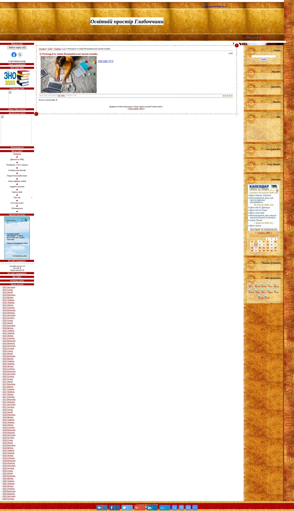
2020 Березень (9, 476)
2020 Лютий (8, 473)
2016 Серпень (9, 369)
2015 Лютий (8, 323)
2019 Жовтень (9, 463)
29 (268, 251)
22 (268, 248)
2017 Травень (8, 389)
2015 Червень (8, 333)
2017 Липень (8, 394)
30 (272, 251)
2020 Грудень (8, 499)
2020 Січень (8, 471)
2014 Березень (9, 295)
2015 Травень (8, 331)
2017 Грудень (8, 407)
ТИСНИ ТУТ (105, 61)
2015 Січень (8, 320)
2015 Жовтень (9, 343)
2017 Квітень (8, 387)
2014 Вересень (9, 310)
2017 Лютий (8, 381)
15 (268, 245)
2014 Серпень (9, 308)
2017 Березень (9, 384)
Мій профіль (35, 39)
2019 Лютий (8, 443)
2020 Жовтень (9, 494)
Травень (57, 49)
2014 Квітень (8, 297)
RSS (263, 39)
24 (275, 248)
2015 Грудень (8, 348)
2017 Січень (8, 379)
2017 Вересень (9, 399)
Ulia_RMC (61, 95)
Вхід (141, 109)
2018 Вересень (9, 430)
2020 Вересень (9, 491)
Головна (42, 49)
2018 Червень (8, 422)
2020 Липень (8, 486)
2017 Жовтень (9, 402)
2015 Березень (9, 325)
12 (64, 49)
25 (252, 251)
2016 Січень (8, 351)
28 (264, 251)
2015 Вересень (9, 341)
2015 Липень (8, 336)
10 (275, 242)
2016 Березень (9, 356)
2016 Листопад (9, 374)
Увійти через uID (17, 47)
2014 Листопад (9, 315)
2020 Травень (8, 481)
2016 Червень (8, 364)
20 (260, 248)
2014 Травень (8, 300)
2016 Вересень (9, 371)
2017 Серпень (9, 397)
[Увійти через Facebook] (14, 54)
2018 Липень (8, 425)
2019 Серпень (9, 458)
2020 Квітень (8, 478)
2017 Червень (8, 392)
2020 (50, 49)
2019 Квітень (8, 448)
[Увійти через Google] (20, 54)
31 (275, 251)
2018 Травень (8, 420)
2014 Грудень (8, 318)
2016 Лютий (8, 353)
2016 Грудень (8, 376)
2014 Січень (8, 290)
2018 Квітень (8, 417)
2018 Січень (8, 410)
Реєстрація (133, 109)
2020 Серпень (9, 489)
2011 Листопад (9, 287)
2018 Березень (9, 415)
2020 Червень (8, 483)
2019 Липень (8, 455)
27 (260, 251)
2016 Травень (8, 361)
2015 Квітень (8, 328)
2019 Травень (8, 450)
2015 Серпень (9, 338)
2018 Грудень (8, 438)
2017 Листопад (9, 404)
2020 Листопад (9, 496)
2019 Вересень (9, 461)
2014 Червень (8, 302)
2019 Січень (8, 440)
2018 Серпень (9, 427)
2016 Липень (8, 366)
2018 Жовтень (9, 432)
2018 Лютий (8, 412)
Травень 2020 (263, 233)
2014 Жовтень (9, 313)
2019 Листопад (9, 466)
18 (252, 248)
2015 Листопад (9, 346)
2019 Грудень (8, 468)
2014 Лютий (8, 292)
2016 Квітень (8, 359)
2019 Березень (9, 445)
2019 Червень (8, 453)
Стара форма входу (17, 61)
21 (264, 248)
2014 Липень (8, 305)
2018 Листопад (9, 435)
